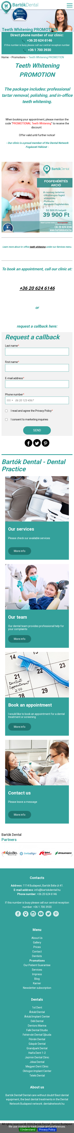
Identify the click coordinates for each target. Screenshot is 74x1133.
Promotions (37, 960)
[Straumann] (63, 861)
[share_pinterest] (45, 443)
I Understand (27, 1129)
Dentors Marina (37, 1025)
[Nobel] (46, 861)
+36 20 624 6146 (39, 40)
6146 (49, 288)
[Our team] (37, 587)
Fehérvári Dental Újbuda (37, 1034)
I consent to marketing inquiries (29, 419)
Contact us (19, 793)
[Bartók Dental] (23, 8)
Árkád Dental (37, 1012)
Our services (21, 529)
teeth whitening (38, 247)
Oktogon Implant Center (37, 1071)
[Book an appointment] (37, 674)
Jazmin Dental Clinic (37, 1057)
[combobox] (9, 400)
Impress (37, 974)
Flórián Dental (37, 1039)
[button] (37, 430)
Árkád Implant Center (37, 1016)
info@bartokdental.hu (47, 889)
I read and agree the (32, 410)
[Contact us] (37, 762)
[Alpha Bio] (10, 861)
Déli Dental (37, 1021)
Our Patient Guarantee (37, 965)
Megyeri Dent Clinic (37, 1066)
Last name (12, 345)
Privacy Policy (47, 1129)
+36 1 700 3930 (39, 50)
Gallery (37, 942)
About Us (37, 937)
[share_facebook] (28, 443)
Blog (37, 978)
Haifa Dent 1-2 (37, 1052)
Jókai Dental (37, 1061)
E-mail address (14, 378)
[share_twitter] (37, 443)
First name (12, 361)
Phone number (14, 394)
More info (19, 551)
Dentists (37, 956)
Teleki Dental (37, 1075)
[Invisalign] (28, 861)
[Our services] (37, 499)
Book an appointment (30, 705)
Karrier (37, 983)
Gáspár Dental (37, 1043)
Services (37, 969)
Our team (17, 617)
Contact (37, 951)
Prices (37, 947)
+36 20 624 (32, 288)
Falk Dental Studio (37, 1030)
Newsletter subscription (37, 987)
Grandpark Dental (37, 1048)
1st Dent (37, 1007)
